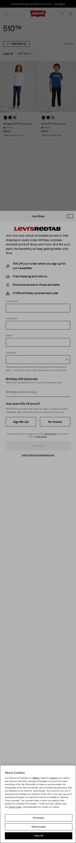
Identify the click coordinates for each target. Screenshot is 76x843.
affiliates (36, 778)
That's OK (38, 836)
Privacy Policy (15, 807)
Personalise (38, 818)
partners (54, 778)
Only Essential (39, 827)
